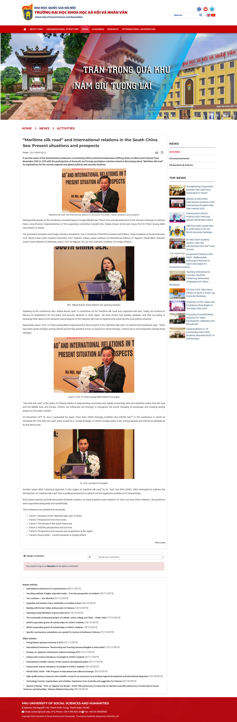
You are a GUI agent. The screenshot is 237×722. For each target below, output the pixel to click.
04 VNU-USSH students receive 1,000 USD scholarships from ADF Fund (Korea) (200, 244)
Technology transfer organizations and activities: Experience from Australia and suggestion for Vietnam (74, 681)
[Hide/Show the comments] (89, 557)
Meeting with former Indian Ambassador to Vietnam (50, 608)
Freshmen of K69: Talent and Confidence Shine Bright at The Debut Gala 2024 (200, 305)
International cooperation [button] (138, 29)
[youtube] (205, 9)
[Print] (157, 152)
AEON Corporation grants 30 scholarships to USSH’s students (54, 627)
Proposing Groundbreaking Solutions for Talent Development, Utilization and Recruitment (200, 319)
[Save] (162, 152)
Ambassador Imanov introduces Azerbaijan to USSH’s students (55, 657)
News (174, 144)
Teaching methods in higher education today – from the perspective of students (62, 593)
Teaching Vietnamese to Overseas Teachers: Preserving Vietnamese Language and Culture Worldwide (189, 278)
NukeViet (91, 716)
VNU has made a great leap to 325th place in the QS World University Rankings (199, 229)
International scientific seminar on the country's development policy (57, 662)
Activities (174, 151)
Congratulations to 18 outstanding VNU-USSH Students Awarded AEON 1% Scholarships (200, 334)
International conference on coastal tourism (46, 588)
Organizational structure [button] (62, 29)
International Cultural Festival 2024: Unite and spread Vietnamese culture (199, 216)
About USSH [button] (36, 29)
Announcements (179, 158)
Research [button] (113, 29)
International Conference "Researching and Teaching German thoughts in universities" (65, 647)
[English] (209, 15)
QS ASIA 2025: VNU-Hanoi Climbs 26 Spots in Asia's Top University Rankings (200, 292)
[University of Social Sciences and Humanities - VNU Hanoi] (27, 12)
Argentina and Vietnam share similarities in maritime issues (53, 603)
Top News (177, 178)
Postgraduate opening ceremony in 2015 (44, 642)
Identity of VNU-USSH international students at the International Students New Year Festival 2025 (200, 204)
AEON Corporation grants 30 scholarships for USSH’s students (55, 622)
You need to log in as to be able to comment (52, 566)
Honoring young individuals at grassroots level (47, 613)
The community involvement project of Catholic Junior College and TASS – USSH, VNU (66, 617)
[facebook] (199, 9)
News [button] (85, 29)
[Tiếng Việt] (213, 15)
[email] (212, 9)
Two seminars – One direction (40, 598)
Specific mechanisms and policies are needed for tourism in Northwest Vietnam (63, 632)
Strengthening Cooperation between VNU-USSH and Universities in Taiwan (199, 189)
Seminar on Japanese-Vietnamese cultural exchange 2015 (53, 652)
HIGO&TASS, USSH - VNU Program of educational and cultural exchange (59, 671)
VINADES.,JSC (113, 716)
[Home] (25, 29)
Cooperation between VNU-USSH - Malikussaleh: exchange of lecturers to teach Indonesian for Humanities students (191, 260)
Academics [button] (98, 29)
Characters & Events (181, 165)
